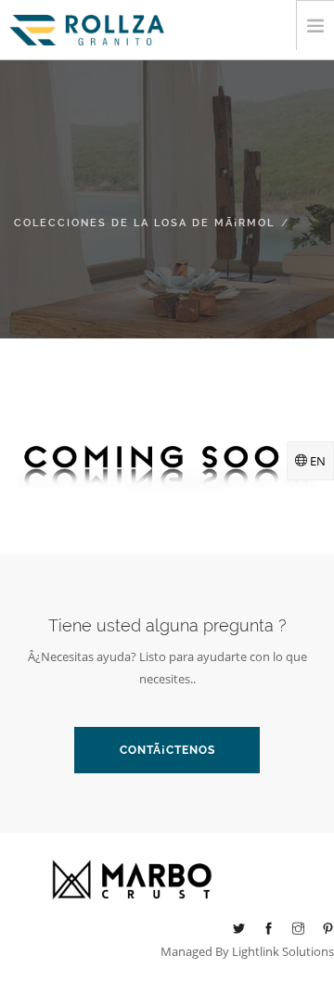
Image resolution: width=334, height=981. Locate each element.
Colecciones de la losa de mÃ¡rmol (144, 223)
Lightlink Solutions (283, 951)
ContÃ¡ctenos (167, 750)
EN (316, 460)
